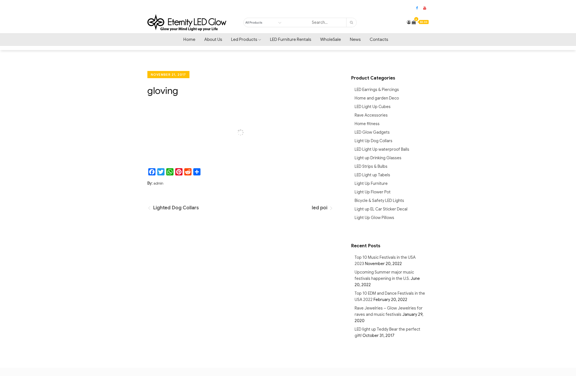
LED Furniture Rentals (290, 39)
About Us (213, 39)
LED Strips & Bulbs (371, 166)
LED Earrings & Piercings (377, 89)
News (355, 39)
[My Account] (409, 22)
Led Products (244, 39)
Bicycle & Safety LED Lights (379, 200)
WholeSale (330, 39)
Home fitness (367, 123)
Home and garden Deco (377, 98)
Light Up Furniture (371, 183)
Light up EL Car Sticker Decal (381, 209)
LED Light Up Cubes (373, 106)
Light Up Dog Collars (373, 140)
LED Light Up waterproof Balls (382, 149)
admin (158, 183)
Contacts (379, 39)
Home (189, 39)
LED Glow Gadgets (372, 132)
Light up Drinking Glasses (378, 157)
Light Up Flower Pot (373, 192)
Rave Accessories (371, 115)
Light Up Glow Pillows (374, 217)
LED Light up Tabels (372, 175)
